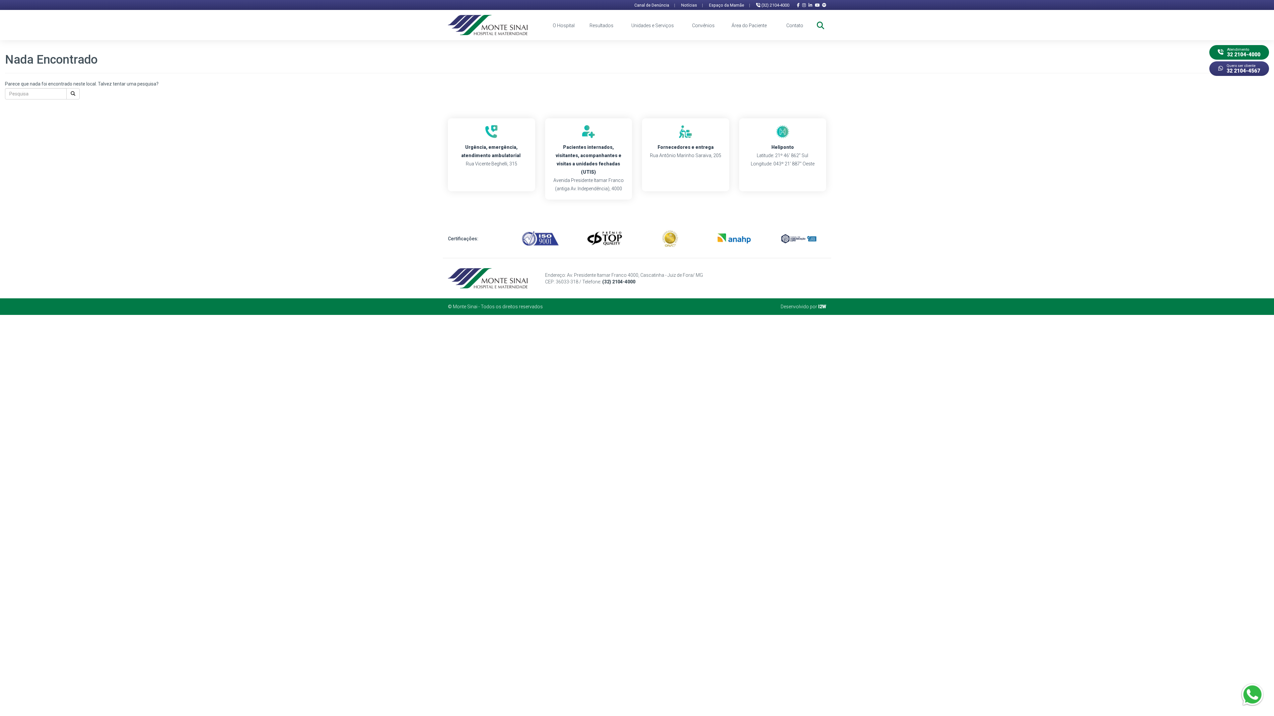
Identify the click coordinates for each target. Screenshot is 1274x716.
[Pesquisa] (73, 93)
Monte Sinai (465, 306)
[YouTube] (817, 5)
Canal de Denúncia (654, 5)
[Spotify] (824, 5)
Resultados (601, 25)
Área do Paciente (749, 25)
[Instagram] (804, 5)
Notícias (692, 5)
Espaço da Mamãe (729, 5)
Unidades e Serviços (652, 25)
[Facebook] (798, 5)
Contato (794, 25)
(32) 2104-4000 (774, 5)
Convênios (703, 25)
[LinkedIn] (810, 5)
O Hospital (564, 25)
